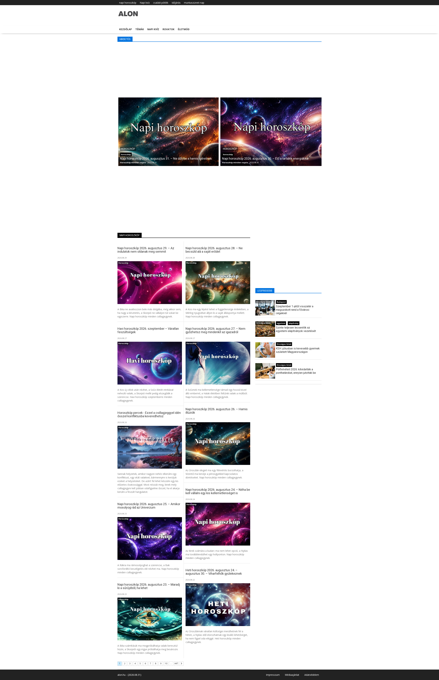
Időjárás (176, 2)
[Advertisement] (220, 69)
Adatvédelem (311, 674)
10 (166, 663)
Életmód (183, 29)
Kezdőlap (125, 29)
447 (176, 663)
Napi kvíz (145, 2)
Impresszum (273, 674)
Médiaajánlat (292, 674)
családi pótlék (160, 2)
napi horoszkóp (127, 2)
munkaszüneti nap (194, 2)
